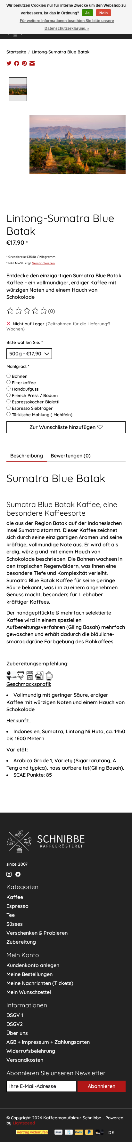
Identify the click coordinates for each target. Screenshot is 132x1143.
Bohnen (20, 376)
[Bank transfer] (58, 1133)
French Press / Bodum (35, 395)
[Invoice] (69, 1133)
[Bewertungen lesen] (27, 311)
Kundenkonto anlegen (32, 965)
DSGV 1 (14, 1015)
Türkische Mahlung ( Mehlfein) (42, 414)
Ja (87, 13)
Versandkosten (43, 263)
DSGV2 (14, 1024)
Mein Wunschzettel (28, 992)
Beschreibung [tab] (26, 455)
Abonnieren (101, 1086)
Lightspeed (24, 1122)
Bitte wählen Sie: (24, 342)
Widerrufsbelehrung (30, 1051)
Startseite (16, 51)
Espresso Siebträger (32, 408)
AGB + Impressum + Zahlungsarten (48, 1042)
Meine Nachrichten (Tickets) (39, 983)
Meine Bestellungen (29, 974)
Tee (10, 915)
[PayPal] (79, 1133)
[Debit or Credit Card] (99, 1133)
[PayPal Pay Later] (89, 1133)
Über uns (17, 1033)
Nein (103, 13)
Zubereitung (21, 942)
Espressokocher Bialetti (35, 401)
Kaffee (14, 897)
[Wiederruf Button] (32, 1132)
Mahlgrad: (17, 366)
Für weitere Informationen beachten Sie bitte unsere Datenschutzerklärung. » (67, 25)
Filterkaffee (24, 382)
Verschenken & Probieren (37, 933)
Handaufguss (25, 389)
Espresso (17, 906)
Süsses (14, 924)
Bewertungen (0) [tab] (71, 455)
